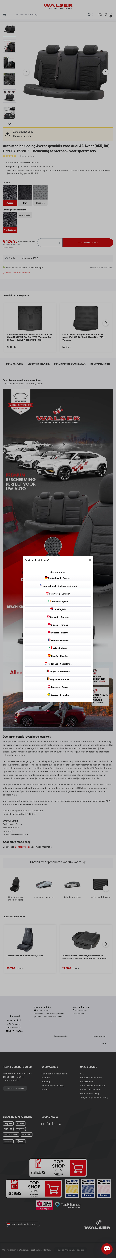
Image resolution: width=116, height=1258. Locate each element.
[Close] (90, 560)
